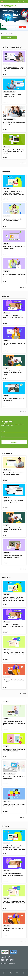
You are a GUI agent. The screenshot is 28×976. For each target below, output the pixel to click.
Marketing (7, 453)
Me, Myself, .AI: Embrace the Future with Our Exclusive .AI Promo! (12, 372)
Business (6, 577)
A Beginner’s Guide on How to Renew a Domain (12, 95)
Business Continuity (11, 47)
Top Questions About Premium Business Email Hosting (13, 219)
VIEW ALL (22, 163)
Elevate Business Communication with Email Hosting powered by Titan (13, 68)
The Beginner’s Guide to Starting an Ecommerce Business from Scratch (13, 151)
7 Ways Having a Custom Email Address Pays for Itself (13, 501)
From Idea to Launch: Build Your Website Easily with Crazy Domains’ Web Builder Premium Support (13, 194)
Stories (5, 826)
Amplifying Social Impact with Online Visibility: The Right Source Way (14, 723)
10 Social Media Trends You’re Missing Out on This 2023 (12, 556)
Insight (5, 296)
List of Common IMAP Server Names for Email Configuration (13, 316)
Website (6, 171)
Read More (5, 74)
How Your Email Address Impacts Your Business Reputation (13, 473)
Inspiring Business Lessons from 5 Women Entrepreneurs (14, 805)
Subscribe (14, 442)
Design (5, 702)
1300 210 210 (7, 960)
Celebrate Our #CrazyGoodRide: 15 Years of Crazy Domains (14, 750)
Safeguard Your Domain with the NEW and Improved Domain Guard (14, 653)
